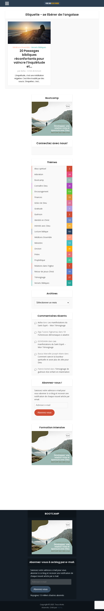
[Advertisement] (52, 487)
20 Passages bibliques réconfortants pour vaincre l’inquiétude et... (29, 58)
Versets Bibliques (38, 47)
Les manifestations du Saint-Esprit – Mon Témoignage (52, 344)
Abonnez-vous (44, 412)
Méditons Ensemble (21, 47)
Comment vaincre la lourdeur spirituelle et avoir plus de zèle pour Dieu (53, 359)
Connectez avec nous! (52, 143)
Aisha (23, 71)
